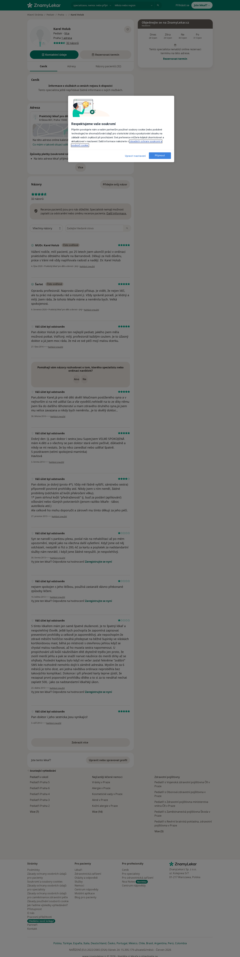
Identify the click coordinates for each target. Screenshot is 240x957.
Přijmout (160, 155)
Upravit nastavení (135, 155)
